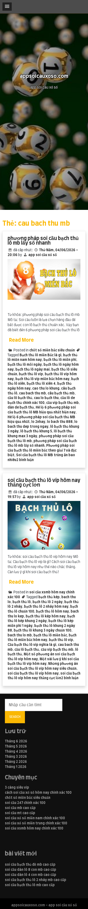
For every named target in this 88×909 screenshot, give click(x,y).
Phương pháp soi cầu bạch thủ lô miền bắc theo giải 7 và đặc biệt (42, 450)
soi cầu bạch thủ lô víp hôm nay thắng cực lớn (44, 483)
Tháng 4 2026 (16, 751)
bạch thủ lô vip (31, 374)
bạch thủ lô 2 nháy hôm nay (46, 606)
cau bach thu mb (32, 393)
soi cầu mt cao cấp (20, 813)
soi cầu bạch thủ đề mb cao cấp (30, 864)
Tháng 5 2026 (16, 746)
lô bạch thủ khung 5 (36, 431)
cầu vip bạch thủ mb (62, 403)
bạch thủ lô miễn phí (60, 360)
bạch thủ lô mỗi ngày (25, 364)
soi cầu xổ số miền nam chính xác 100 (35, 818)
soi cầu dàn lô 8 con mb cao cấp (30, 870)
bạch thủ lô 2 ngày (48, 602)
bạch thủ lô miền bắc (50, 635)
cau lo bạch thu (46, 398)
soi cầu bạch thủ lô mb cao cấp (30, 885)
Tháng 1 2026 (15, 767)
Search (15, 716)
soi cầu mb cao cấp (20, 808)
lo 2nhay (38, 422)
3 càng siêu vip (17, 787)
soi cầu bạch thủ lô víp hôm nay (33, 673)
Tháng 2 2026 (16, 762)
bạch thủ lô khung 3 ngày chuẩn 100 (42, 630)
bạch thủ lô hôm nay (52, 611)
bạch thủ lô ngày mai (32, 369)
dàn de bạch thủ (21, 407)
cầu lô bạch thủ (20, 398)
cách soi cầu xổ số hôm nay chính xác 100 (38, 792)
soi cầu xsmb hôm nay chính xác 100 (34, 828)
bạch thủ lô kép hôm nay (46, 616)
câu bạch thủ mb (61, 393)
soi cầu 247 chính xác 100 (25, 803)
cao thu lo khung (45, 388)
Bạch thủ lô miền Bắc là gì (40, 355)
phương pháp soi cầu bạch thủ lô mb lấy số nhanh (43, 241)
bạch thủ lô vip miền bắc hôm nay (42, 379)
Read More (21, 340)
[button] (7, 6)
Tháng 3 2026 (16, 756)
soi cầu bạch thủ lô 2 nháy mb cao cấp (35, 880)
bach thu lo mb (20, 635)
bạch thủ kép (49, 597)
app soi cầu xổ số (42, 255)
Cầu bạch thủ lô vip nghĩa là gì (32, 645)
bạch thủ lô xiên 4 (41, 383)
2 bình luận (25, 460)
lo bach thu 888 (60, 422)
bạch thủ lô (21, 602)
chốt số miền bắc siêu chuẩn (52, 350)
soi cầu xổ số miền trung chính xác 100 (36, 823)
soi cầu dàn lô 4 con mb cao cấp (30, 875)
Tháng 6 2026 (16, 741)
